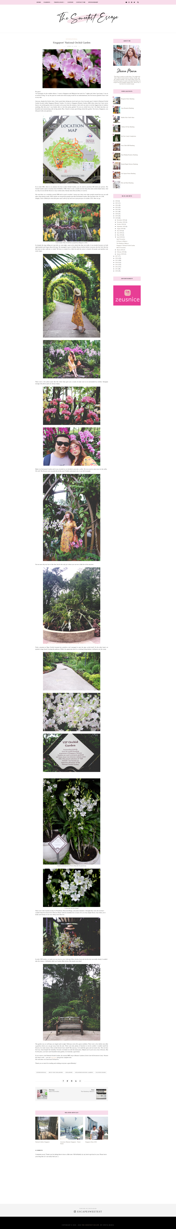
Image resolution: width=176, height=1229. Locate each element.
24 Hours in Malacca (122, 241)
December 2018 (121, 220)
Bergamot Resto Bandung (127, 99)
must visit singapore (56, 1072)
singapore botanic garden (84, 1072)
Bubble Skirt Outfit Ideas (127, 117)
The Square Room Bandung (128, 173)
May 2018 (119, 235)
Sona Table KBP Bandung (128, 145)
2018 (116, 218)
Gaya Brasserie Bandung (127, 108)
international (72, 39)
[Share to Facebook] (63, 1080)
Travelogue (59, 2)
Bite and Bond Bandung (127, 183)
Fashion (47, 2)
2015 (116, 260)
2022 (116, 209)
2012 (116, 266)
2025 (116, 203)
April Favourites (121, 239)
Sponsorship (93, 2)
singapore (69, 1072)
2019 (116, 216)
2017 (116, 256)
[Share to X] (67, 1080)
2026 (116, 201)
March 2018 (120, 250)
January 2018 (120, 254)
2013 (116, 264)
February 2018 (121, 252)
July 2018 (119, 230)
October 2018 (120, 224)
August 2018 (120, 228)
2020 (116, 213)
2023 (116, 207)
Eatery (70, 2)
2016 (116, 258)
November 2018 (121, 222)
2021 (116, 211)
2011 (116, 269)
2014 (116, 262)
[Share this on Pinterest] (71, 1080)
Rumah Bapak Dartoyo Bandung (129, 164)
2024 (116, 205)
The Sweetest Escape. (91, 1225)
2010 (116, 271)
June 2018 (119, 233)
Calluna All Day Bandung (127, 127)
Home (39, 2)
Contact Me (81, 2)
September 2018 (121, 226)
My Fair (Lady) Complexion (128, 136)
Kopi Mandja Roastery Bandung (129, 155)
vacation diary (101, 1072)
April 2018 (120, 237)
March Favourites (121, 247)
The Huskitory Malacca (123, 243)
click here (53, 1057)
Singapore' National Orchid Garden (126, 245)
